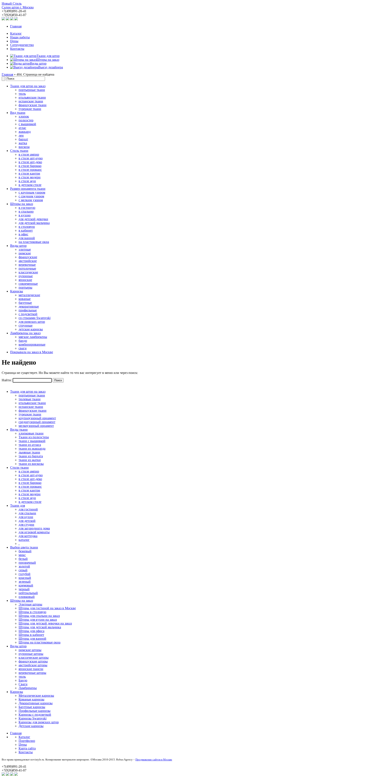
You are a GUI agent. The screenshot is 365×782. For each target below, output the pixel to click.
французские (28, 257)
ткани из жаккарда (32, 448)
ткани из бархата (31, 456)
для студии (26, 524)
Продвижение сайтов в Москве (153, 759)
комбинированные (32, 344)
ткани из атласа (30, 445)
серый (23, 570)
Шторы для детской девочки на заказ (45, 623)
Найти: (7, 380)
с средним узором (31, 196)
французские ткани (32, 105)
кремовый (26, 585)
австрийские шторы (33, 665)
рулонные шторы (31, 654)
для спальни (27, 513)
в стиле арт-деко (30, 162)
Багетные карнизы (32, 707)
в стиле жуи (27, 181)
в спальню (26, 211)
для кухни (26, 517)
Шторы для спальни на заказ (39, 616)
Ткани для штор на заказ (27, 86)
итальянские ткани (32, 97)
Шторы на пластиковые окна (39, 642)
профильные (28, 310)
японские (25, 280)
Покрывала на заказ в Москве (31, 352)
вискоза (24, 147)
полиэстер (26, 120)
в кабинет (26, 230)
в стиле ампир (29, 154)
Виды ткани (19, 429)
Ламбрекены (28, 688)
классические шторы (34, 657)
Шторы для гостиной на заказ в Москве (47, 608)
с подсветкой (28, 314)
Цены (14, 41)
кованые (25, 299)
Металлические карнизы (36, 695)
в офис (23, 234)
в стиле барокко (30, 166)
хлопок (24, 116)
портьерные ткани (32, 90)
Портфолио (27, 741)
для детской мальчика (34, 223)
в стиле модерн (30, 177)
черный (24, 589)
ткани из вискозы (31, 464)
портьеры (25, 287)
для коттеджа (28, 536)
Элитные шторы (30, 604)
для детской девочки (33, 219)
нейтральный (28, 593)
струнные (26, 325)
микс (22, 555)
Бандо (23, 680)
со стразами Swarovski (34, 318)
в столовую (27, 226)
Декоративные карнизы (36, 703)
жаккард (25, 131)
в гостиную (27, 207)
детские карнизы (31, 329)
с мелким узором (31, 200)
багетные (25, 302)
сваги (23, 348)
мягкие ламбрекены (33, 337)
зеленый (25, 581)
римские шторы (30, 650)
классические (28, 272)
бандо (23, 340)
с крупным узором (32, 192)
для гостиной (28, 509)
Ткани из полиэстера (34, 437)
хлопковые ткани (31, 433)
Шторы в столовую (32, 612)
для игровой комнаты (34, 532)
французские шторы (33, 661)
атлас (22, 128)
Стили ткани (19, 467)
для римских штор (32, 321)
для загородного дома (34, 528)
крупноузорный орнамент (37, 418)
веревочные (27, 264)
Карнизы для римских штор (39, 722)
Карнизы (16, 291)
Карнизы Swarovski (32, 718)
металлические (29, 295)
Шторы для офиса (31, 631)
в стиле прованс (30, 169)
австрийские (28, 261)
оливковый (27, 597)
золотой (24, 566)
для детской (27, 521)
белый (23, 559)
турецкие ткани (30, 109)
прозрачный (27, 562)
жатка (23, 143)
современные (28, 283)
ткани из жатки (30, 460)
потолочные (27, 268)
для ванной (27, 238)
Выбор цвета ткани (24, 547)
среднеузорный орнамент (37, 422)
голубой (24, 574)
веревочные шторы (32, 673)
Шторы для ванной (32, 638)
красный (25, 578)
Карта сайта (27, 748)
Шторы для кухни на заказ (38, 619)
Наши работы (20, 37)
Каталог (16, 33)
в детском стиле (30, 185)
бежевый (25, 551)
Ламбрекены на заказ (25, 333)
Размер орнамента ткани (27, 188)
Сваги (23, 684)
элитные (25, 249)
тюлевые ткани (30, 399)
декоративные (29, 306)
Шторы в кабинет (31, 635)
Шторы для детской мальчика (40, 627)
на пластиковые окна (34, 242)
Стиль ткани (19, 150)
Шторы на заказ (21, 204)
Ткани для (17, 505)
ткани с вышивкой (32, 441)
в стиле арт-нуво (31, 158)
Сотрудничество (22, 45)
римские (25, 253)
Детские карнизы (31, 726)
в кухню (25, 215)
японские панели (31, 669)
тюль (22, 93)
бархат (23, 139)
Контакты (17, 48)
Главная (16, 26)
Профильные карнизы (34, 711)
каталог (24, 540)
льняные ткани (29, 452)
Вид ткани (17, 112)
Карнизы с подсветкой (35, 714)
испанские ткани (31, 101)
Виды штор (18, 245)
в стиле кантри (29, 173)
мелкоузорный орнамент (36, 426)
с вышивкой (27, 124)
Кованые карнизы (31, 699)
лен (21, 135)
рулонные (26, 276)
